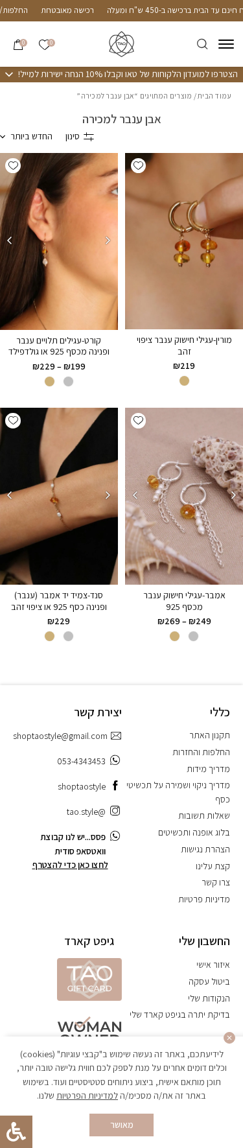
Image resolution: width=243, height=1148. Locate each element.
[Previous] (108, 240)
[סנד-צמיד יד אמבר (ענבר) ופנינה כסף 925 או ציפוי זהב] (59, 496)
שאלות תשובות (204, 815)
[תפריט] (226, 44)
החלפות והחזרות (201, 752)
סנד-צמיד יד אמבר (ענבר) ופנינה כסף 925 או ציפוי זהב (59, 601)
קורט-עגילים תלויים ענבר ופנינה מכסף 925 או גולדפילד (59, 346)
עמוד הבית (214, 95)
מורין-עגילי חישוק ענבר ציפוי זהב (184, 345)
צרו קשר (216, 882)
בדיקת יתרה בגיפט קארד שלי (180, 1014)
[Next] (10, 240)
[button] (138, 165)
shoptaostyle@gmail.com (60, 736)
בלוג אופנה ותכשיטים (194, 832)
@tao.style (86, 811)
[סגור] (230, 1038)
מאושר (121, 1124)
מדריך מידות (208, 769)
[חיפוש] (202, 44)
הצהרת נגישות (205, 849)
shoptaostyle (82, 786)
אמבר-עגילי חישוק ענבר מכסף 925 (184, 601)
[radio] (184, 381)
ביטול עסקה (209, 981)
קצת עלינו (213, 866)
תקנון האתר (209, 735)
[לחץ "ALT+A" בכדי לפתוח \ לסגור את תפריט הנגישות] (16, 1132)
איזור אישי (213, 964)
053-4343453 (81, 761)
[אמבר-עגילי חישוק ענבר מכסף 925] (184, 496)
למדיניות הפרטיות (87, 1095)
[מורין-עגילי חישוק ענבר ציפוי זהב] (184, 241)
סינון (72, 136)
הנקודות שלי (209, 998)
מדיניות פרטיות (204, 899)
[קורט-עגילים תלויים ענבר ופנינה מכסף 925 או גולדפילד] (59, 241)
